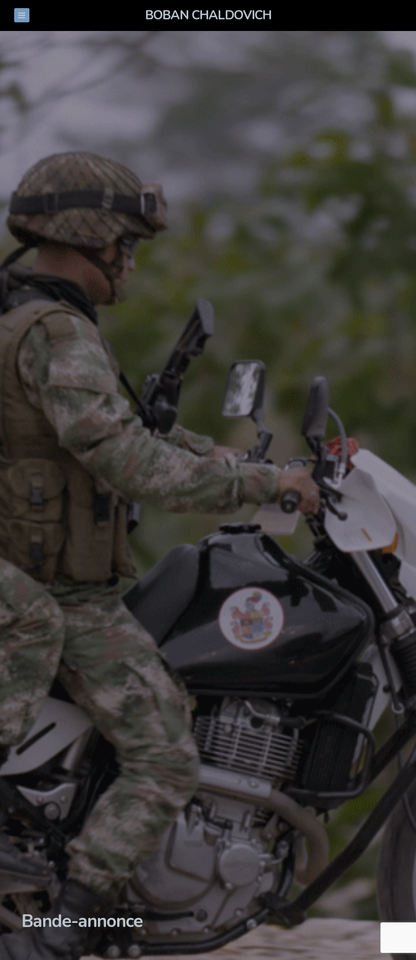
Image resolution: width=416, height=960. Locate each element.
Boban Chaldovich (208, 15)
